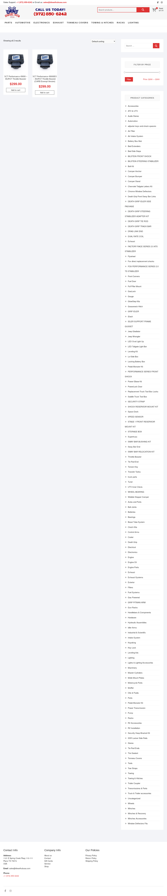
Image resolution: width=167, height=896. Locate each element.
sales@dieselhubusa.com (55, 2)
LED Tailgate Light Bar (137, 346)
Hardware (132, 617)
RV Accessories (135, 723)
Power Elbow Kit (135, 381)
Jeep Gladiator (134, 331)
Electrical (132, 547)
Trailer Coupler (134, 783)
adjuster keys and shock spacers (142, 126)
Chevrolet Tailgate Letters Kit (140, 186)
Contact (47, 858)
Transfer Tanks (134, 471)
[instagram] (162, 2)
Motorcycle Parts (135, 682)
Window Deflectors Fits (138, 823)
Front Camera (134, 276)
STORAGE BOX (135, 431)
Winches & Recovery (137, 813)
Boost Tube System (136, 522)
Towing (131, 773)
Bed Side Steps (134, 151)
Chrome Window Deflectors (139, 191)
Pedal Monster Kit (135, 366)
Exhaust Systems (135, 577)
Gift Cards (48, 861)
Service (47, 863)
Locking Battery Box (136, 361)
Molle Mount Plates (136, 677)
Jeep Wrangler (134, 336)
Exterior (131, 582)
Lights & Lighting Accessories (140, 662)
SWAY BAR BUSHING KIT (139, 441)
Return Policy (90, 858)
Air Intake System (135, 136)
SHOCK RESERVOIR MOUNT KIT (143, 406)
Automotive (22, 23)
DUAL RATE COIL (136, 236)
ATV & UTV (133, 110)
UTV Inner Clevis (135, 486)
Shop (46, 866)
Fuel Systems (134, 592)
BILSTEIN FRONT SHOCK (139, 156)
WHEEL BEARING (136, 491)
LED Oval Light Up (136, 341)
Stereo (130, 743)
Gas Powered (134, 597)
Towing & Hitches (102, 23)
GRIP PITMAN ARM (137, 602)
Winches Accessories (137, 818)
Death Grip (132, 542)
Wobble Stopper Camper (138, 497)
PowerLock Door (135, 386)
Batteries (131, 512)
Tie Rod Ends (133, 748)
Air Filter (131, 131)
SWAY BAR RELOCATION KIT (141, 451)
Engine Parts (133, 567)
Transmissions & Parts (137, 788)
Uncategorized (134, 798)
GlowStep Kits (134, 301)
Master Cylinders (135, 672)
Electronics (42, 23)
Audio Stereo (133, 116)
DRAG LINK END (135, 231)
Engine (131, 557)
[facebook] (158, 2)
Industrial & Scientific (137, 632)
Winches (131, 808)
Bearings (131, 517)
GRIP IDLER (133, 311)
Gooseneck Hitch (135, 306)
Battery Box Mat (135, 141)
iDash (130, 316)
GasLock (132, 291)
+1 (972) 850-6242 (24, 2)
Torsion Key (133, 466)
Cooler (130, 537)
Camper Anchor (134, 171)
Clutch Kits (132, 527)
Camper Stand (134, 181)
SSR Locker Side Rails (137, 738)
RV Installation (134, 728)
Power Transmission (136, 708)
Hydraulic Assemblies (137, 622)
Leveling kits (133, 652)
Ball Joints (132, 507)
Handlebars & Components (139, 612)
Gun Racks (133, 607)
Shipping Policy (91, 861)
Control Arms (133, 532)
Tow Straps (133, 768)
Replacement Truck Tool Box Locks (143, 391)
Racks (121, 23)
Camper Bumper (135, 176)
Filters (130, 587)
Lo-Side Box (133, 356)
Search (143, 9)
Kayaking (132, 642)
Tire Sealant (133, 753)
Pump (130, 712)
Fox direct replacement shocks (141, 261)
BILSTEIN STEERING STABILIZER (143, 161)
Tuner (130, 481)
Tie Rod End (133, 461)
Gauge (131, 296)
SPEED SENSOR (135, 416)
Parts (8, 23)
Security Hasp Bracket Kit (139, 733)
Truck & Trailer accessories (139, 793)
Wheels (131, 803)
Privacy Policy (91, 855)
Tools (130, 763)
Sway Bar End (134, 446)
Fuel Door (132, 281)
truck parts (132, 476)
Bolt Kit (131, 166)
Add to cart (15, 90)
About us (48, 855)
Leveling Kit (133, 351)
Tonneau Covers (77, 23)
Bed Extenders (134, 146)
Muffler (131, 687)
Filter (129, 79)
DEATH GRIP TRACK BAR (139, 226)
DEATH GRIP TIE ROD (138, 221)
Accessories (133, 106)
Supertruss (132, 436)
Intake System (134, 637)
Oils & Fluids (133, 692)
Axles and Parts (134, 501)
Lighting (133, 23)
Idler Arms (132, 627)
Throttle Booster (134, 456)
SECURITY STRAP (136, 401)
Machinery (132, 667)
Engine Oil (132, 562)
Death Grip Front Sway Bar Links (142, 196)
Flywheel (131, 256)
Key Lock (132, 647)
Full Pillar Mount (134, 286)
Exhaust (58, 23)
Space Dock (133, 411)
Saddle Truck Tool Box (137, 396)
